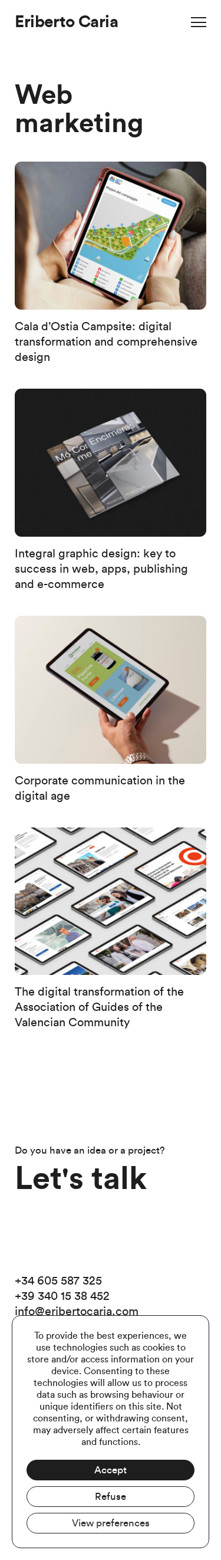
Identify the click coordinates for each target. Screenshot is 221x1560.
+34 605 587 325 (58, 1281)
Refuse (110, 1497)
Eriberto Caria (66, 22)
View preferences (111, 1523)
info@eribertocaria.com (76, 1312)
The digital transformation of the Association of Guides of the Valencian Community (99, 1007)
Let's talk (81, 1179)
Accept (110, 1470)
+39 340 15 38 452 (62, 1296)
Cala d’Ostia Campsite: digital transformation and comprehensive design (106, 342)
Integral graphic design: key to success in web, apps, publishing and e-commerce (101, 569)
